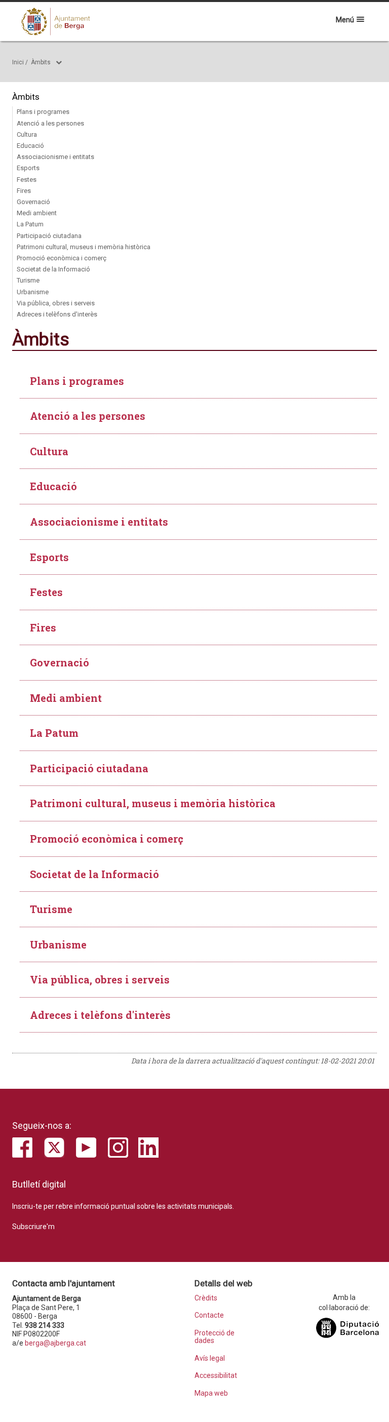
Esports (28, 168)
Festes (26, 179)
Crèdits (205, 1298)
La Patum (30, 224)
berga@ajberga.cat (55, 1343)
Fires (24, 190)
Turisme (28, 280)
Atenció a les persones (50, 123)
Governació (33, 202)
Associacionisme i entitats (55, 157)
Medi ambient (37, 213)
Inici (18, 62)
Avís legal (209, 1358)
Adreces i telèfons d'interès (57, 314)
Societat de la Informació (53, 269)
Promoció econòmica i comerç (61, 258)
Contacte (209, 1315)
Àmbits (41, 62)
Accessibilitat (215, 1375)
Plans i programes (43, 111)
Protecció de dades (214, 1337)
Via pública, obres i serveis (56, 303)
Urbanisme (33, 292)
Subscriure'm (33, 1226)
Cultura (27, 134)
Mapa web (211, 1393)
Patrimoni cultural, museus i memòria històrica (83, 247)
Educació (30, 145)
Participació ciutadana (49, 236)
